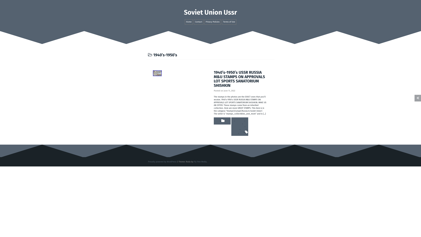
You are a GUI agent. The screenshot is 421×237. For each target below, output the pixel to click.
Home (189, 22)
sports (244, 129)
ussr (242, 132)
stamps (235, 132)
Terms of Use (229, 22)
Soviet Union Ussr (210, 12)
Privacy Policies (213, 22)
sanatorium (239, 126)
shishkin (236, 129)
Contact (198, 22)
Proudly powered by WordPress (162, 162)
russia (239, 123)
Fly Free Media (200, 162)
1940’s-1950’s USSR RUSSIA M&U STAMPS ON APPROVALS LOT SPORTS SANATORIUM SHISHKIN (239, 79)
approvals (240, 120)
